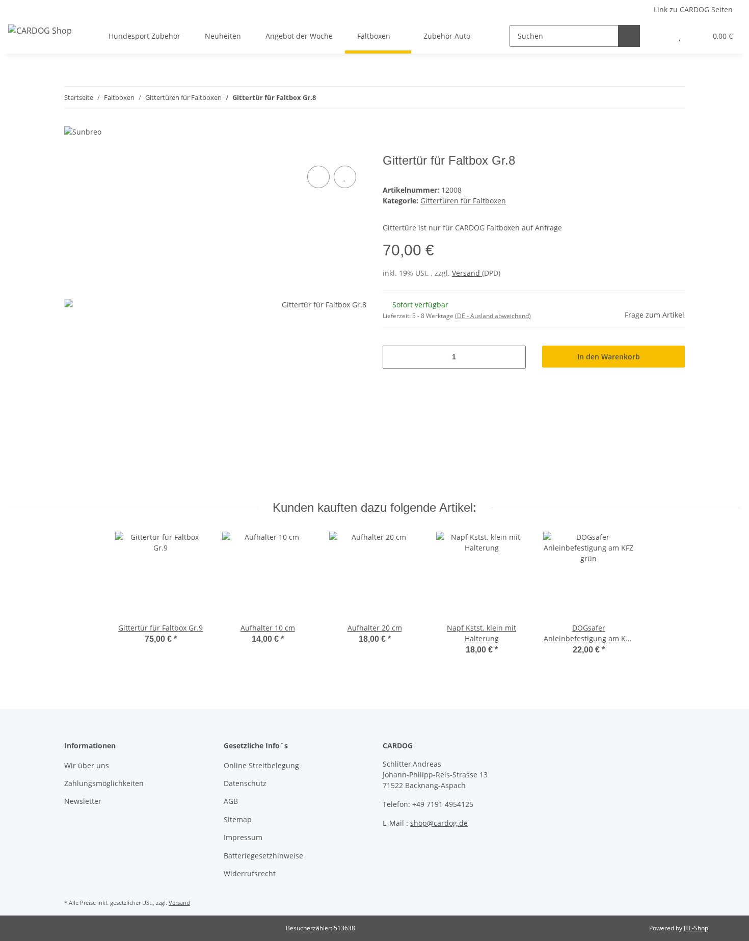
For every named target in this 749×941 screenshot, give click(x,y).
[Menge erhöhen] (514, 357)
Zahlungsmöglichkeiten (104, 783)
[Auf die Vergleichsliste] (318, 177)
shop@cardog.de (439, 823)
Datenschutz (245, 783)
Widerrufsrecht (250, 873)
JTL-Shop (696, 928)
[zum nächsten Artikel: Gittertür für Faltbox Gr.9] (674, 98)
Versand (467, 273)
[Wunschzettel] (679, 36)
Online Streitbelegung (261, 765)
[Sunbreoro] (503, 131)
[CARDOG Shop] (40, 30)
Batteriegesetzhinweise (263, 855)
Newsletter (82, 801)
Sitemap (238, 819)
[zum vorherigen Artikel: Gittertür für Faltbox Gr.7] (652, 98)
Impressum (243, 837)
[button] (659, 36)
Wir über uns (86, 765)
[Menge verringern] (394, 357)
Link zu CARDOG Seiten (693, 9)
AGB (231, 801)
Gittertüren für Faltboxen (463, 200)
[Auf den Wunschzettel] (345, 177)
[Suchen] (629, 36)
